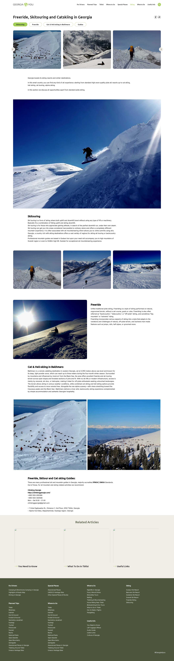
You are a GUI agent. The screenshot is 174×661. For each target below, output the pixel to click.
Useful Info (151, 4)
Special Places (123, 4)
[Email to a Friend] (159, 17)
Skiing (132, 4)
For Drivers (81, 4)
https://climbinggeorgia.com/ (39, 493)
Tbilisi (101, 4)
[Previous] (13, 51)
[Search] (159, 4)
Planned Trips (92, 4)
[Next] (161, 51)
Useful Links (123, 566)
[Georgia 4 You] (23, 4)
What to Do (141, 4)
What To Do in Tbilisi (78, 566)
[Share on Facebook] (155, 17)
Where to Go (110, 4)
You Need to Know (27, 566)
